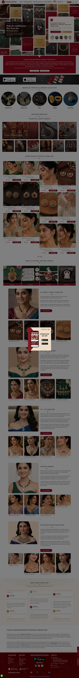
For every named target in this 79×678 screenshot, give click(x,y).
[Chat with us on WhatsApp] (1, 675)
